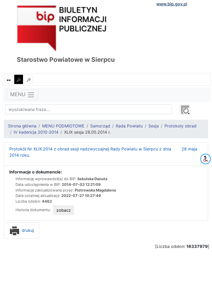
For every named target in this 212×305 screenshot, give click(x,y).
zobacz (63, 210)
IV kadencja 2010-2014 (36, 132)
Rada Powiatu (129, 125)
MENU (18, 94)
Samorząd (100, 125)
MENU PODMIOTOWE (63, 125)
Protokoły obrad (180, 125)
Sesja (153, 125)
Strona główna (22, 125)
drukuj (27, 230)
